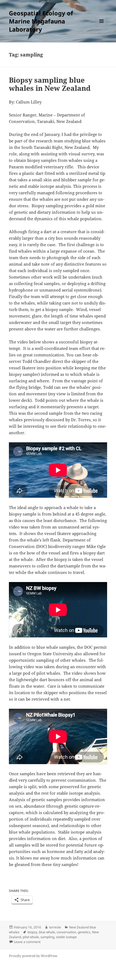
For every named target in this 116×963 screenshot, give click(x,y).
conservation (66, 932)
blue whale (47, 932)
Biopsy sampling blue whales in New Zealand (50, 84)
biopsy (32, 932)
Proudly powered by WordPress (33, 956)
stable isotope (66, 937)
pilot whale (31, 937)
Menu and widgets (101, 26)
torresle (55, 927)
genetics (84, 932)
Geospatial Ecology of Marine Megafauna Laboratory (41, 21)
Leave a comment (27, 941)
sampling (47, 937)
